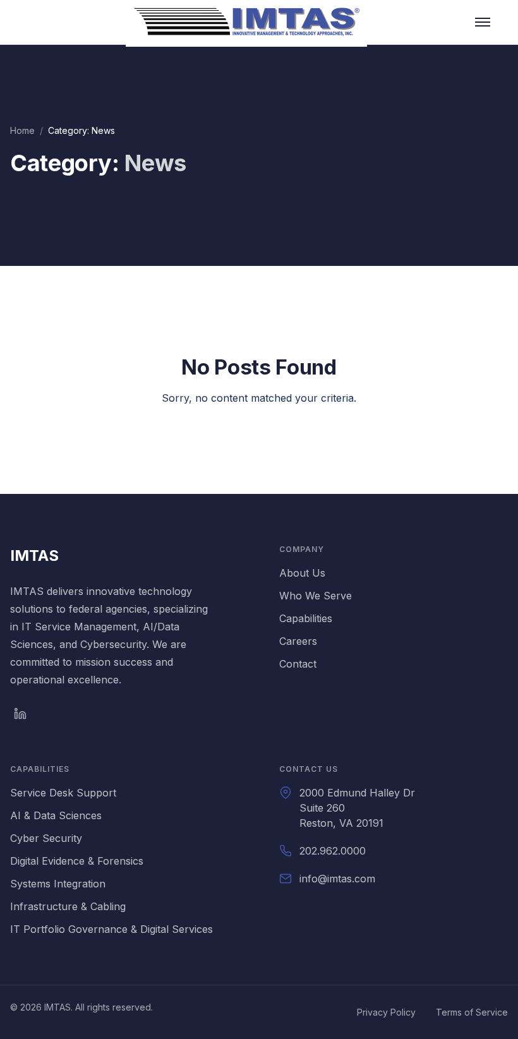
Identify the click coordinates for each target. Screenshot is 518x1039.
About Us (302, 573)
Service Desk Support (63, 792)
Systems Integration (57, 883)
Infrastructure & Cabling (68, 906)
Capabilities (305, 618)
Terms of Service (472, 1012)
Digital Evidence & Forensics (76, 861)
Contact (297, 664)
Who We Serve (315, 595)
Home (22, 130)
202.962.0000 (332, 850)
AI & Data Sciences (56, 815)
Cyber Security (46, 838)
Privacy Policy (386, 1012)
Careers (298, 641)
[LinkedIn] (20, 714)
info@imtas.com (337, 878)
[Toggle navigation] (482, 22)
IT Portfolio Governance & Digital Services (111, 929)
